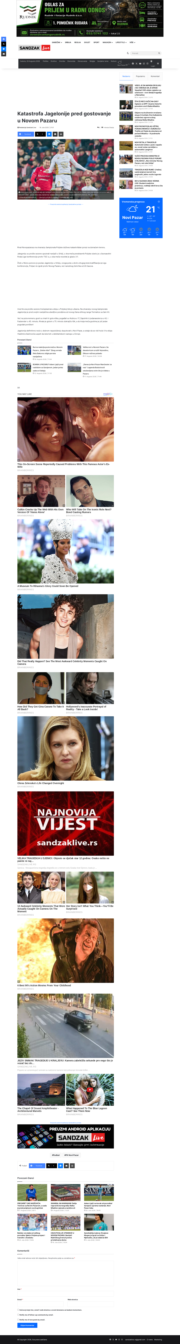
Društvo (54, 61)
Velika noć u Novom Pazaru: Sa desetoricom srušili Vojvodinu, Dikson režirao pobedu (96, 350)
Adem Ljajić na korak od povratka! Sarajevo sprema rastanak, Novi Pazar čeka (98, 1205)
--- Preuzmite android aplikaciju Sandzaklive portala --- (65, 204)
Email (20, 1300)
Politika (45, 61)
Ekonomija (71, 61)
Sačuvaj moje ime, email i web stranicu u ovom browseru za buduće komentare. (50, 1310)
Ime (19, 1289)
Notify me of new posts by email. (32, 1320)
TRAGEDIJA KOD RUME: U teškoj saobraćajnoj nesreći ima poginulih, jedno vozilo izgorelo (148, 172)
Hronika (62, 61)
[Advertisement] (65, 89)
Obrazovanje (82, 61)
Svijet (87, 42)
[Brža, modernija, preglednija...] (65, 1136)
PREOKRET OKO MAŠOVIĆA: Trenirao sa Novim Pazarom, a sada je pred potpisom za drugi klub (32, 1205)
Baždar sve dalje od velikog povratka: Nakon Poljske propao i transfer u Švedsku (31, 1235)
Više (131, 42)
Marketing (158, 1340)
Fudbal (56, 1155)
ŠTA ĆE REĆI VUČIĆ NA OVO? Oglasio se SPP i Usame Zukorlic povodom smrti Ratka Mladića (148, 103)
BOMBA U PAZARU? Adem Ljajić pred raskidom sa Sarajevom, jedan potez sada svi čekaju (48, 367)
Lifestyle (120, 42)
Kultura (113, 61)
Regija (77, 42)
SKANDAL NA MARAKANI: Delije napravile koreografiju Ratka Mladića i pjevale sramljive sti (64, 1205)
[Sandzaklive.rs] (34, 48)
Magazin (107, 42)
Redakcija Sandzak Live (27, 127)
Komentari (155, 76)
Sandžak (56, 42)
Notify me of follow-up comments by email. (36, 1315)
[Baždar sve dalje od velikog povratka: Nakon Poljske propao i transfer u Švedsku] (32, 1222)
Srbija (68, 42)
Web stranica (73, 1300)
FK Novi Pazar (72, 1155)
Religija (92, 61)
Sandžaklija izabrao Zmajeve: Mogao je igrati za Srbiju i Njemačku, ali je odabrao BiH (96, 1235)
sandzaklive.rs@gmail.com (135, 1340)
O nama (150, 1340)
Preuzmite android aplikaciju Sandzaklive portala (65, 1123)
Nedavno (126, 76)
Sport (96, 42)
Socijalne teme (102, 61)
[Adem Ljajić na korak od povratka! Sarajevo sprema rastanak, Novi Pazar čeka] (99, 1192)
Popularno (140, 76)
